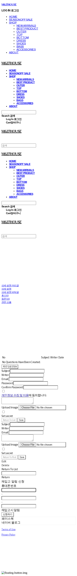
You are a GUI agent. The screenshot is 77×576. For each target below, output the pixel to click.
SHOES (21, 43)
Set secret (7, 416)
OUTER (21, 31)
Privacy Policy (8, 534)
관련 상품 (6, 302)
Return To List (9, 420)
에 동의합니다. (24, 395)
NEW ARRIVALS (26, 25)
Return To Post (9, 457)
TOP (19, 34)
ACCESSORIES (26, 49)
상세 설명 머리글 (10, 285)
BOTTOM (22, 37)
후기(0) (5, 295)
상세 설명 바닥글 (10, 292)
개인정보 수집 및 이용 (15, 395)
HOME (13, 16)
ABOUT (14, 52)
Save (21, 420)
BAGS (20, 46)
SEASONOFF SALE (21, 19)
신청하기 (7, 514)
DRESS (21, 40)
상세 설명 (6, 288)
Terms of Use (8, 529)
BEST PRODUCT (27, 28)
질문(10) (5, 299)
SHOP (13, 22)
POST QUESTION (10, 366)
